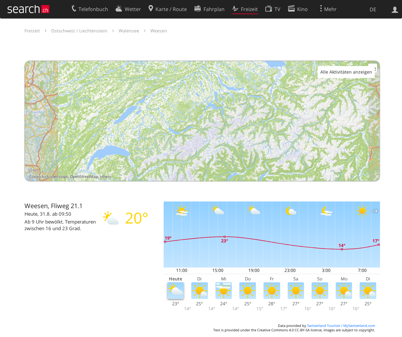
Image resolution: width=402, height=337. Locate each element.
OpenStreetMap (84, 176)
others (105, 176)
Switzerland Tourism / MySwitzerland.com (341, 325)
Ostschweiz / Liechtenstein (79, 31)
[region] (202, 121)
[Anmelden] (395, 9)
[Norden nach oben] (372, 174)
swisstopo (59, 176)
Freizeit (32, 31)
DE (373, 9)
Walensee (129, 31)
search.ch (40, 176)
